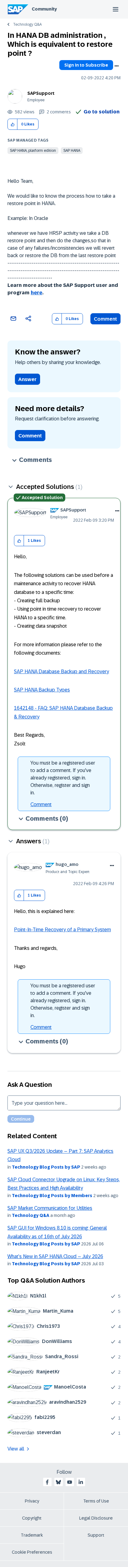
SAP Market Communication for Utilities (49, 1208)
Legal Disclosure (96, 1518)
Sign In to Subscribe (86, 65)
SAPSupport (40, 93)
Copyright (32, 1518)
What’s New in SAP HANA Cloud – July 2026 (55, 1256)
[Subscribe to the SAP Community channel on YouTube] (69, 1482)
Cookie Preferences (32, 1552)
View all (15, 1448)
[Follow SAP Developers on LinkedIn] (80, 1482)
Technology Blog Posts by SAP (46, 1167)
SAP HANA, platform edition (33, 150)
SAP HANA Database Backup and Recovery (61, 671)
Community (44, 9)
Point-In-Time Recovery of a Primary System (62, 929)
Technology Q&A (27, 24)
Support (96, 1535)
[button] (12, 124)
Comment (105, 319)
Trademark (32, 1535)
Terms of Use (96, 1501)
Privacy (32, 1501)
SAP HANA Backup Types (42, 689)
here (36, 292)
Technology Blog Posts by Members (52, 1195)
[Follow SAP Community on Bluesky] (58, 1482)
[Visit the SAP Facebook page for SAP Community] (47, 1482)
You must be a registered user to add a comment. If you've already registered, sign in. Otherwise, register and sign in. (62, 777)
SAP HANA (71, 150)
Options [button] (116, 66)
